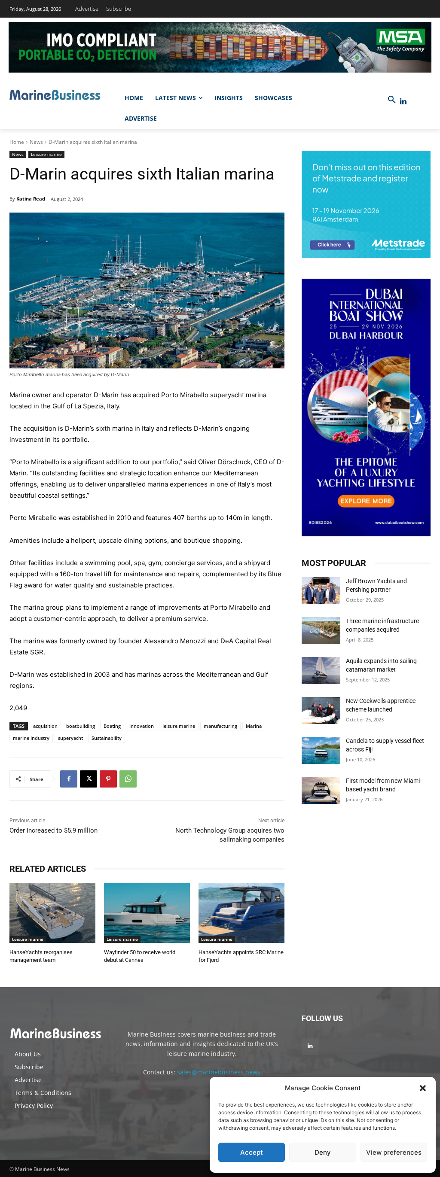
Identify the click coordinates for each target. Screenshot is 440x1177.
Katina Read (30, 198)
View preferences (394, 1152)
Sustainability (107, 738)
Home (16, 142)
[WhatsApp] (128, 779)
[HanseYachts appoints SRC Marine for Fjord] (241, 913)
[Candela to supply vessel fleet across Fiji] (321, 750)
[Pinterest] (108, 779)
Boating (112, 726)
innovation (141, 726)
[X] (88, 779)
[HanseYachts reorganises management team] (52, 913)
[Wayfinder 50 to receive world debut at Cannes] (147, 913)
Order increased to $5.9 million (53, 830)
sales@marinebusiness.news (218, 1072)
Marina (254, 726)
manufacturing (220, 726)
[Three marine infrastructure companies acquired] (321, 630)
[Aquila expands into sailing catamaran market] (321, 670)
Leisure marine (46, 154)
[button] (423, 1088)
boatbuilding (80, 726)
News (36, 142)
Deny (323, 1152)
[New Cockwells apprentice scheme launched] (321, 710)
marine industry (31, 738)
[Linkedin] (403, 101)
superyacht (70, 738)
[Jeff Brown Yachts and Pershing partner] (321, 590)
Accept (251, 1152)
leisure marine (178, 726)
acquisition (45, 726)
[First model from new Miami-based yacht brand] (321, 790)
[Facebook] (68, 779)
